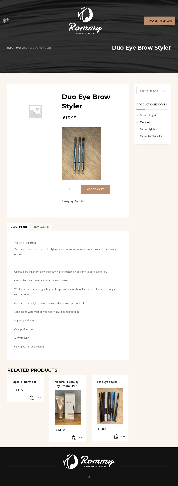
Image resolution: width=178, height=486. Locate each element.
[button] (32, 397)
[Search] (163, 90)
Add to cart (95, 189)
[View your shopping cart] (6, 20)
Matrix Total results (151, 136)
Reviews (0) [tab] (41, 226)
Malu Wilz (80, 201)
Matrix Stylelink (148, 129)
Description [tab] (19, 226)
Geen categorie (148, 115)
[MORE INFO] (38, 397)
